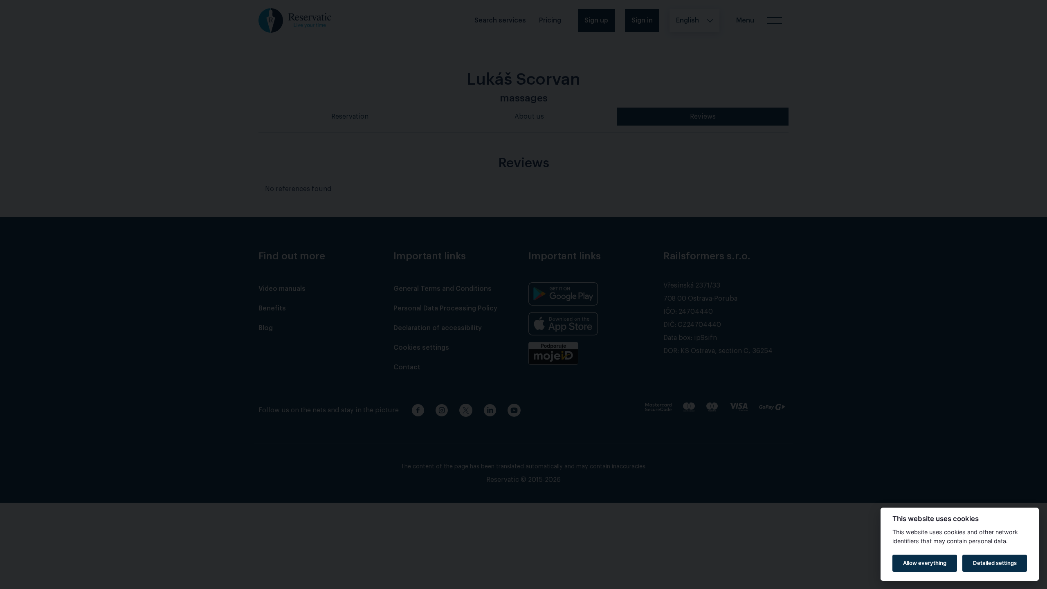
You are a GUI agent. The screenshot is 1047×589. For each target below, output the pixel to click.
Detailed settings (995, 563)
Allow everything (924, 563)
